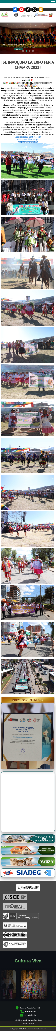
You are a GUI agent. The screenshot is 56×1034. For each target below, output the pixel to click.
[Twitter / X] (34, 9)
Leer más (19, 41)
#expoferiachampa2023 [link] (28, 131)
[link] (28, 127)
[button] (27, 690)
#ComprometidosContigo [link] (27, 129)
